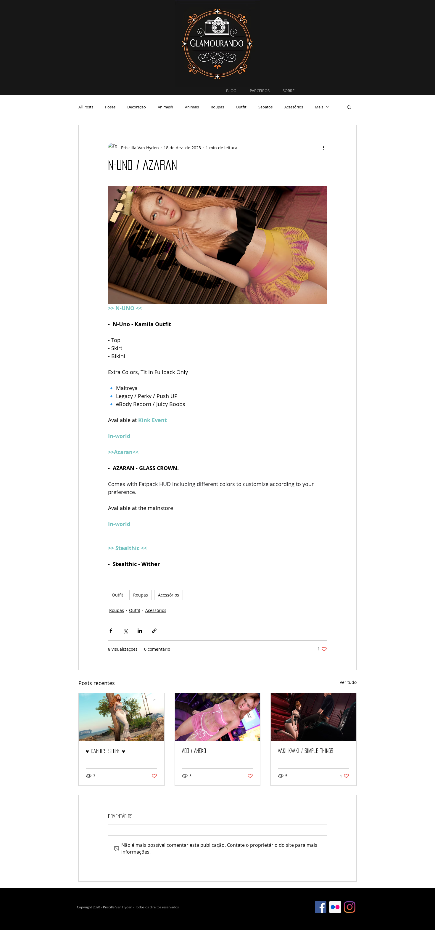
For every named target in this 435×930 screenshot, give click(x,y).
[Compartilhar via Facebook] (111, 631)
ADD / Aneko (194, 751)
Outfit (241, 107)
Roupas (217, 107)
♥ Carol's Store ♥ (105, 751)
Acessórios (293, 107)
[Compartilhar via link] (154, 631)
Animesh (165, 107)
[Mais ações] (323, 147)
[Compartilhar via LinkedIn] (140, 631)
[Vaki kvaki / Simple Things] (313, 717)
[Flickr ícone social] (335, 907)
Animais (192, 107)
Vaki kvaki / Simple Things (305, 751)
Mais (319, 107)
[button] (349, 107)
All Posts (85, 107)
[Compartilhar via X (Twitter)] (125, 631)
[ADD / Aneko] (217, 717)
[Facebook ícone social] (320, 907)
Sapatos (265, 107)
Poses (110, 107)
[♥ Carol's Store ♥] (121, 717)
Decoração (136, 107)
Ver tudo (348, 682)
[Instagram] (349, 907)
